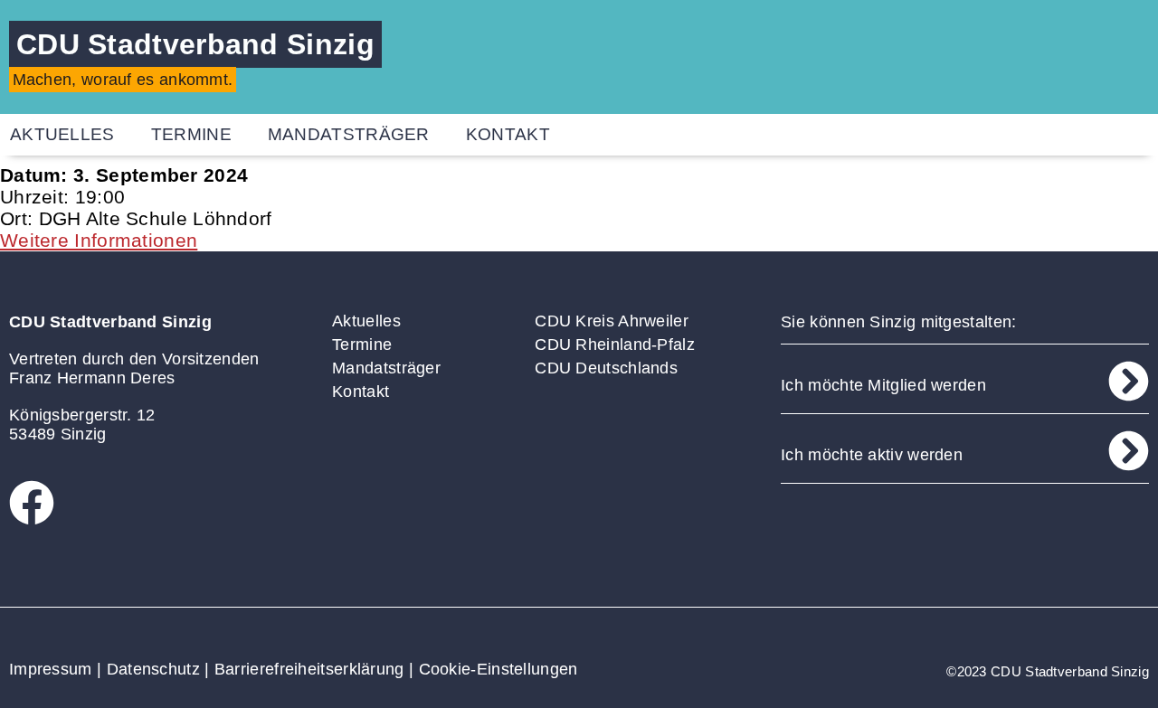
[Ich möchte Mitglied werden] (1128, 381)
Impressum (50, 669)
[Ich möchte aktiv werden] (1128, 450)
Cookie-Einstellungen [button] (498, 669)
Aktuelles (366, 321)
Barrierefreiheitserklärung (309, 669)
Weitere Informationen (98, 240)
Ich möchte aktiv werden (872, 455)
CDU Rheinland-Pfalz (615, 344)
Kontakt (508, 134)
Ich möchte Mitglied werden (883, 385)
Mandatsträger (349, 134)
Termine (191, 134)
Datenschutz (153, 669)
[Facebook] (31, 502)
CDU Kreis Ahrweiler (611, 321)
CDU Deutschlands (606, 368)
